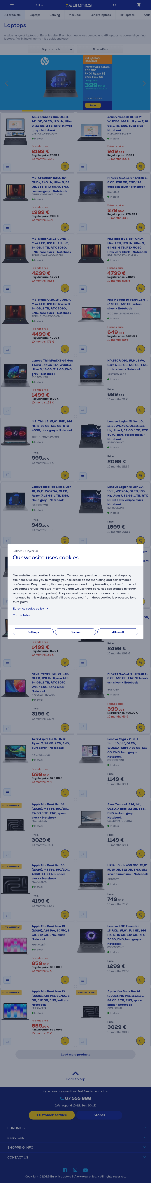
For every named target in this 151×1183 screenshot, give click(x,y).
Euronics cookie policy (28, 608)
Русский (32, 551)
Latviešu (18, 551)
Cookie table (21, 615)
